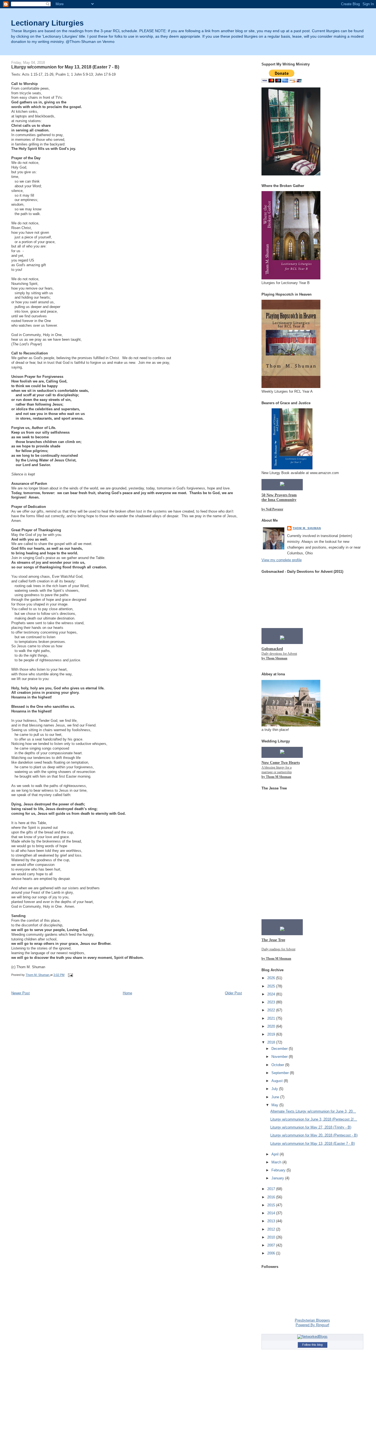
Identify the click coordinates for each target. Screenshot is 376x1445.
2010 (271, 1237)
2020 (271, 1026)
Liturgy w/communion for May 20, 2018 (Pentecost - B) (314, 1135)
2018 (271, 1042)
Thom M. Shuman (307, 528)
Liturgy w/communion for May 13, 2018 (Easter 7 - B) (312, 1143)
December (280, 1049)
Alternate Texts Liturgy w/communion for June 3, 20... (313, 1111)
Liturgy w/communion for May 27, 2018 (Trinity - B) (310, 1127)
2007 (271, 1245)
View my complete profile (281, 560)
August (277, 1081)
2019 (271, 1034)
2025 (271, 986)
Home (127, 993)
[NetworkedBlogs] (312, 1336)
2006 (271, 1253)
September (280, 1073)
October (278, 1065)
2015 (271, 1205)
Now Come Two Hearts (280, 763)
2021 (271, 1018)
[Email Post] (70, 974)
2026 (271, 978)
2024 (271, 994)
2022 (271, 1010)
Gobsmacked (272, 649)
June (275, 1097)
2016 (271, 1197)
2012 (271, 1229)
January (278, 1178)
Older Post (233, 993)
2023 (271, 1002)
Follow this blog (312, 1344)
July (275, 1089)
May (275, 1105)
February (279, 1170)
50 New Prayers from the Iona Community (279, 497)
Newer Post (20, 993)
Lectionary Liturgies (47, 23)
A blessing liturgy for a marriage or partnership (276, 772)
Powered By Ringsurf (312, 1325)
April (275, 1154)
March (276, 1162)
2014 (271, 1213)
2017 (271, 1189)
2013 (271, 1221)
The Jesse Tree (273, 940)
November (280, 1057)
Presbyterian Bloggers (312, 1320)
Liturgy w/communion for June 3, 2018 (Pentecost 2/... (313, 1119)
